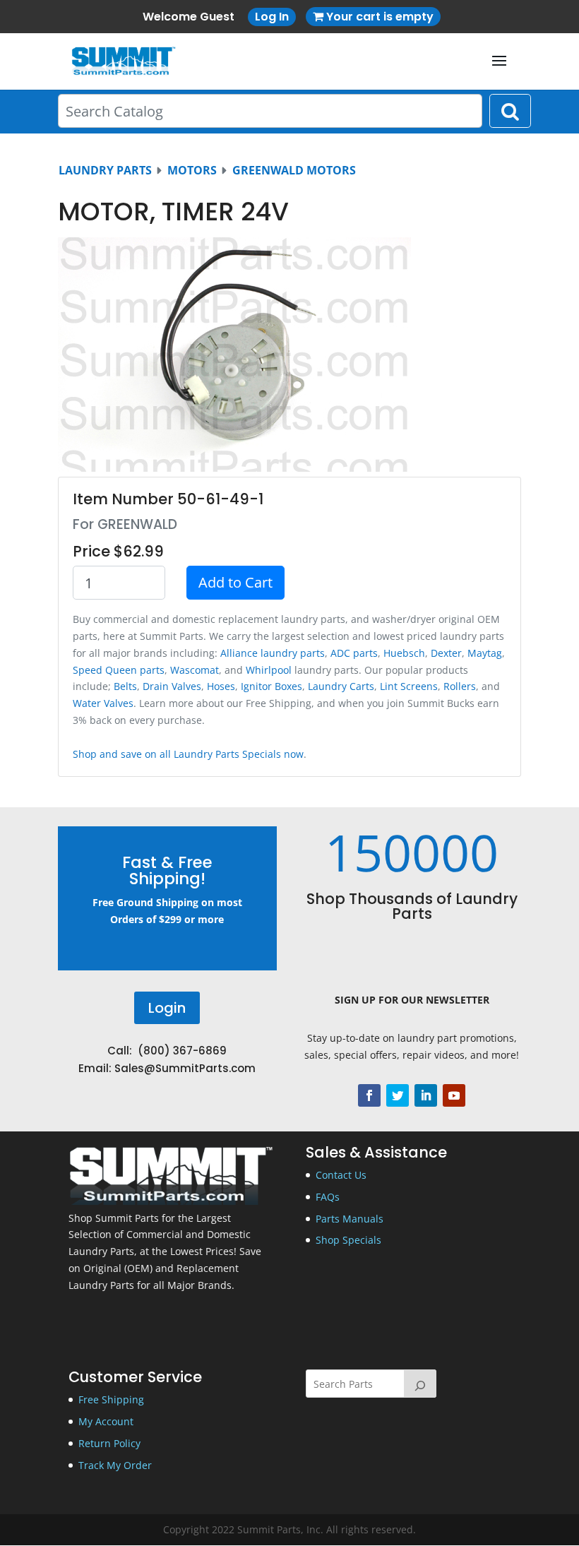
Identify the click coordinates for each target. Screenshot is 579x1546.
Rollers (459, 686)
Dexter (446, 653)
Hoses (221, 686)
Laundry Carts (341, 686)
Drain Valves (172, 686)
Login (167, 1008)
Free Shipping (111, 1399)
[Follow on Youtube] (454, 1095)
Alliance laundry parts (272, 653)
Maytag (484, 653)
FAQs (328, 1196)
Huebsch (404, 653)
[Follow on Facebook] (369, 1095)
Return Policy (109, 1443)
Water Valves (103, 703)
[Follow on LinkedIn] (425, 1095)
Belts (125, 686)
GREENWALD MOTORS (294, 170)
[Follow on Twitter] (397, 1095)
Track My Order (115, 1465)
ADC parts (354, 653)
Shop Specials (348, 1240)
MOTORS (192, 170)
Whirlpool (269, 670)
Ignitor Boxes (271, 686)
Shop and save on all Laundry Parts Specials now (188, 754)
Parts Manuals (349, 1218)
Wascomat (194, 670)
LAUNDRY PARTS (105, 170)
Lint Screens (409, 686)
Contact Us (341, 1175)
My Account (105, 1421)
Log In (272, 16)
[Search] (420, 1383)
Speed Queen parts (119, 670)
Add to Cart (235, 582)
